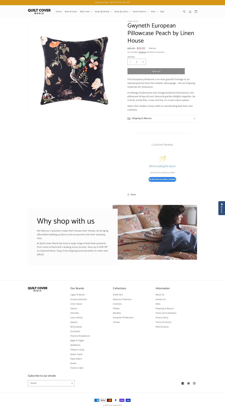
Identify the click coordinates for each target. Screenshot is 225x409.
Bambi (73, 363)
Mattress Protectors (122, 299)
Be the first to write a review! (162, 179)
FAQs (158, 304)
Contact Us (161, 299)
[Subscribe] (72, 383)
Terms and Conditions (166, 313)
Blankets (117, 313)
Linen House (76, 304)
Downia (73, 322)
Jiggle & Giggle (77, 340)
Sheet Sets (118, 294)
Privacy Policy (162, 317)
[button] (86, 11)
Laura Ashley (76, 317)
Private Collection (78, 299)
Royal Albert (76, 359)
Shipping (142, 52)
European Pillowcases (123, 317)
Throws (116, 322)
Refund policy (162, 327)
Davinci (73, 308)
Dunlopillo (75, 331)
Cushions (117, 304)
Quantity (131, 57)
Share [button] (133, 194)
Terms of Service (163, 322)
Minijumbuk (76, 327)
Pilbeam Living (77, 349)
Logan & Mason (77, 294)
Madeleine (75, 345)
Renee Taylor (76, 354)
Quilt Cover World (115, 405)
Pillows (116, 308)
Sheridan (74, 313)
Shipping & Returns (165, 308)
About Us (160, 294)
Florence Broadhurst (80, 336)
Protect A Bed (76, 368)
